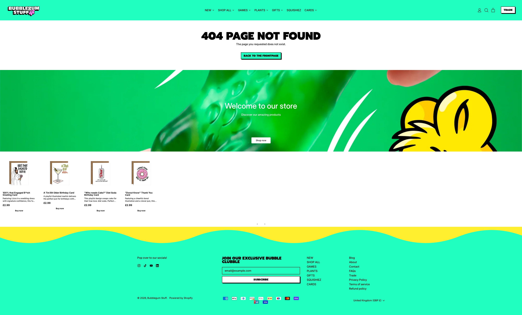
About (353, 262)
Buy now (19, 210)
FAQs (352, 271)
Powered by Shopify (181, 298)
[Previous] (257, 224)
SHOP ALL (313, 262)
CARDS (311, 284)
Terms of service (359, 284)
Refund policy (357, 288)
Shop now (261, 140)
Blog (352, 257)
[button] (486, 10)
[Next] (265, 224)
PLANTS (312, 271)
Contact (354, 266)
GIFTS (311, 275)
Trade (352, 275)
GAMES (311, 266)
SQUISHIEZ (294, 10)
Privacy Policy (358, 279)
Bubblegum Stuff (157, 298)
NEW (310, 257)
